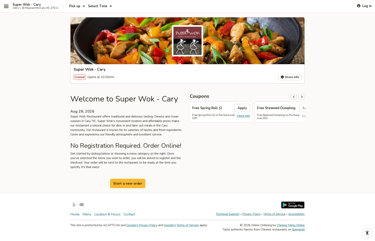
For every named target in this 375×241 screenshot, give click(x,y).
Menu (87, 214)
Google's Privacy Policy (141, 225)
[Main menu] (6, 6)
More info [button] (243, 116)
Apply (242, 108)
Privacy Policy (251, 214)
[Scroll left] (294, 97)
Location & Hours (107, 214)
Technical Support (227, 214)
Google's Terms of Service (181, 225)
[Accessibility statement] (367, 233)
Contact (129, 214)
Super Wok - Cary (26, 5)
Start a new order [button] (127, 183)
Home (74, 214)
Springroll (298, 229)
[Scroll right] (301, 97)
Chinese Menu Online (291, 225)
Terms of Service (274, 214)
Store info (291, 77)
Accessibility (296, 214)
